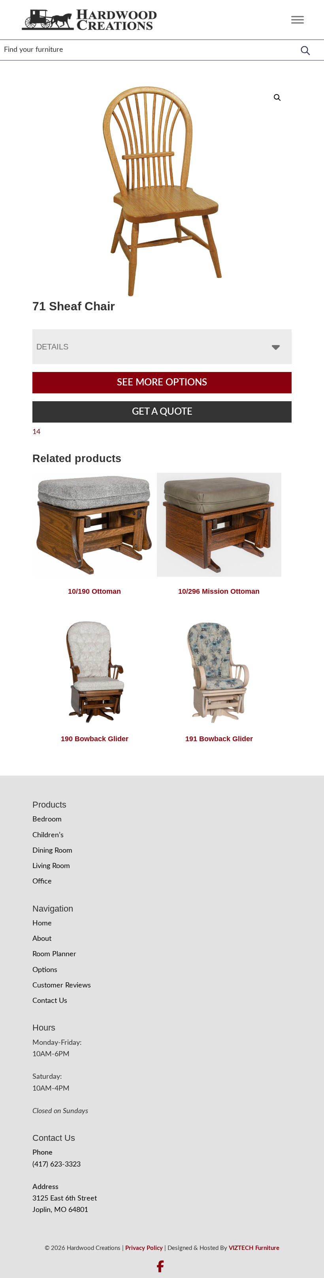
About (41, 938)
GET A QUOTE (162, 412)
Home (42, 923)
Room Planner (54, 954)
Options (44, 970)
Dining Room (52, 850)
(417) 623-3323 (56, 1164)
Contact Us (49, 1000)
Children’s (48, 835)
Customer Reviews (61, 985)
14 (36, 432)
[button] (277, 98)
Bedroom (47, 819)
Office (42, 881)
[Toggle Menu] (297, 19)
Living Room (51, 866)
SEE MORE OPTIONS (162, 382)
